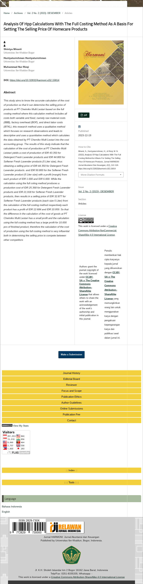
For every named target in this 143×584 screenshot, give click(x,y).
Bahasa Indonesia (12, 506)
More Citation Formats (92, 174)
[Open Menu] (3, 3)
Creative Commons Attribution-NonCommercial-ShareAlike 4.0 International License (97, 230)
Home (7, 13)
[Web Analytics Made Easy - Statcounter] (7, 425)
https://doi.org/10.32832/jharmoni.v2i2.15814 (34, 80)
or (112, 285)
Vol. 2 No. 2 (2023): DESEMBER (43, 13)
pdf (85, 115)
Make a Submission (71, 354)
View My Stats (21, 425)
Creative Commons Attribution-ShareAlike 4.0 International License (88, 577)
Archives (18, 13)
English (6, 511)
